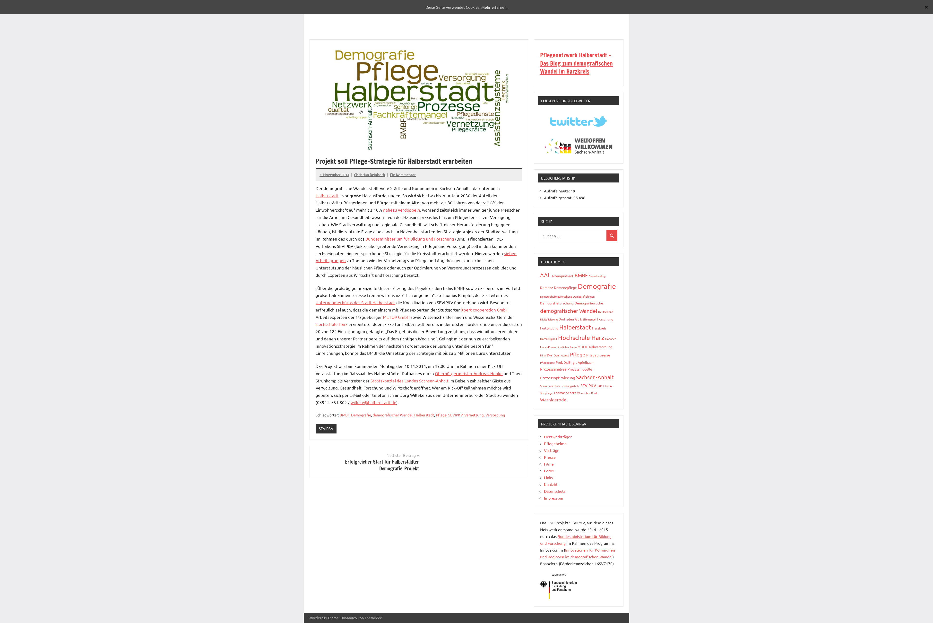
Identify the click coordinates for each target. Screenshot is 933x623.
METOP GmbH (396, 317)
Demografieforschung (557, 303)
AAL (545, 274)
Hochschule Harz (331, 324)
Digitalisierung (549, 319)
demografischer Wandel (393, 415)
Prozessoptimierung (557, 377)
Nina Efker (546, 355)
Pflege (441, 415)
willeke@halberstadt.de (373, 402)
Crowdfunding (597, 276)
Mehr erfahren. (494, 7)
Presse (550, 457)
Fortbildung (549, 328)
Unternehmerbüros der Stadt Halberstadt (355, 302)
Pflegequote (547, 362)
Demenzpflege (565, 287)
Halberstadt (327, 195)
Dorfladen (566, 319)
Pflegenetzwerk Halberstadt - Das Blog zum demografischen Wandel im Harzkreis (576, 63)
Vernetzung (474, 415)
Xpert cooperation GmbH (485, 309)
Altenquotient (563, 276)
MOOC (583, 347)
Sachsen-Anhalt (595, 377)
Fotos (549, 470)
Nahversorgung (600, 347)
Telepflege (546, 393)
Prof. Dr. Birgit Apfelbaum (575, 362)
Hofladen (610, 339)
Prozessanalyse (553, 368)
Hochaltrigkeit (548, 339)
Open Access (561, 355)
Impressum (553, 497)
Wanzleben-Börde (587, 393)
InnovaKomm (548, 347)
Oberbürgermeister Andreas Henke (469, 373)
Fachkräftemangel (585, 319)
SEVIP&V (455, 415)
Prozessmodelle (580, 369)
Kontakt (551, 484)
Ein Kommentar (403, 174)
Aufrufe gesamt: (558, 197)
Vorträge (551, 450)
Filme (549, 463)
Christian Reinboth (369, 174)
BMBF (344, 415)
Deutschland (605, 312)
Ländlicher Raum (567, 347)
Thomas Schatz (564, 392)
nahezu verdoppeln (401, 209)
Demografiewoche (589, 303)
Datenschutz (555, 491)
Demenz (546, 287)
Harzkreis (599, 328)
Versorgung (495, 415)
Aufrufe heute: (557, 190)
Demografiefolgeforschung (556, 296)
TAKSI (600, 386)
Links (548, 477)
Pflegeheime (555, 443)
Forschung (605, 319)
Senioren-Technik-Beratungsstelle (559, 386)
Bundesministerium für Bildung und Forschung (409, 238)
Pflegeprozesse (598, 355)
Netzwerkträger (558, 436)
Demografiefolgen (584, 296)
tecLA (608, 386)
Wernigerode (553, 399)
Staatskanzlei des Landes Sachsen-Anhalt (410, 380)
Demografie (361, 415)
